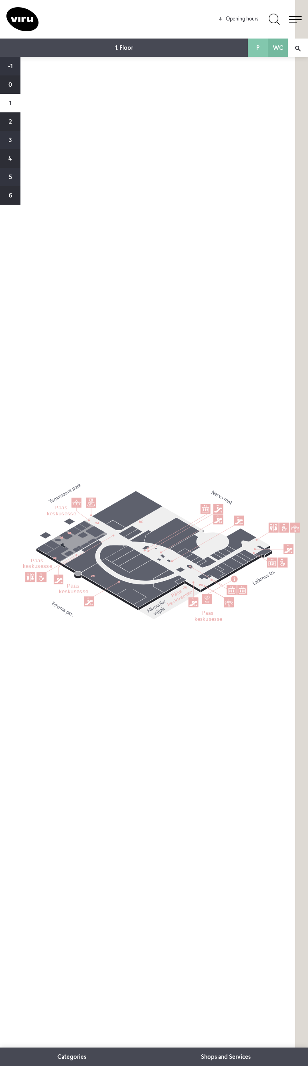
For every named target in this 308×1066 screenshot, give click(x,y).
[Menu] (295, 19)
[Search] (274, 19)
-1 (10, 67)
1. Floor (124, 48)
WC (278, 48)
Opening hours (238, 19)
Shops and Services (226, 1057)
